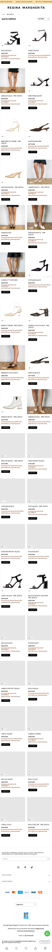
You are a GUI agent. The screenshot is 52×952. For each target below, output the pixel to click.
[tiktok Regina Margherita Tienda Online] (32, 867)
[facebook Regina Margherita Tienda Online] (25, 867)
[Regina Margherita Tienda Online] (6, 948)
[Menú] (16, 948)
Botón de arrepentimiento (26, 931)
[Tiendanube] (26, 936)
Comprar (6, 62)
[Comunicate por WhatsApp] (47, 933)
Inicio (3, 14)
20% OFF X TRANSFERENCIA (33, 2)
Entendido (45, 941)
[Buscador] (26, 948)
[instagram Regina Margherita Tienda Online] (18, 867)
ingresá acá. (40, 928)
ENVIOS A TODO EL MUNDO (12, 2)
